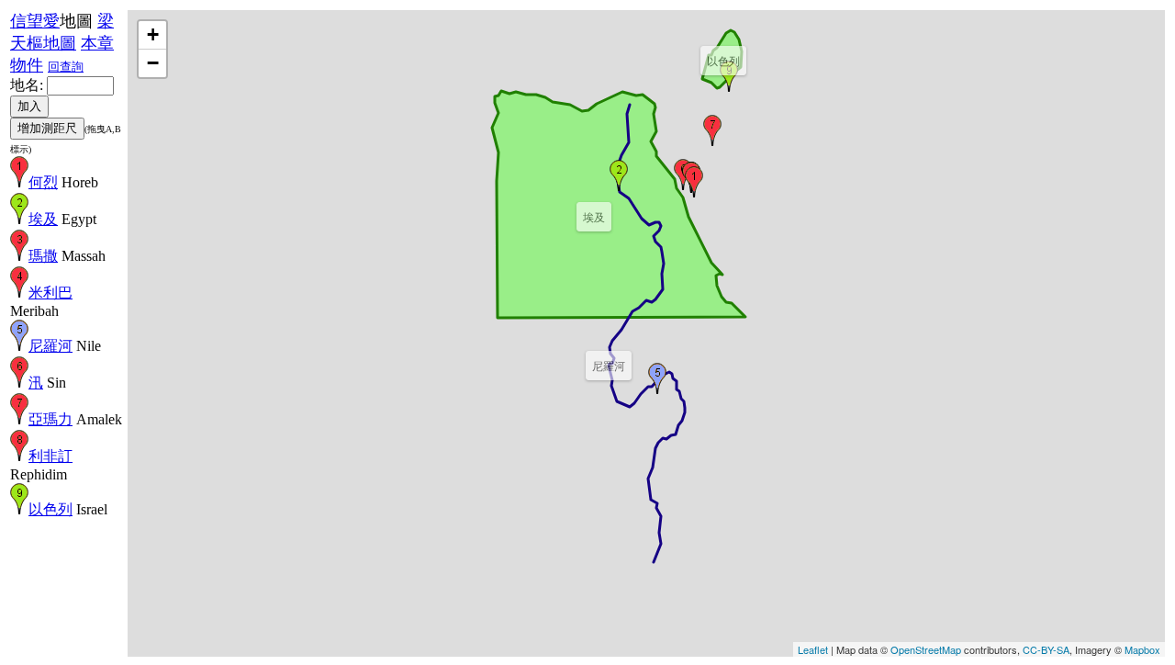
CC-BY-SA (1046, 649)
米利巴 (50, 292)
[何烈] (694, 181)
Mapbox (1142, 649)
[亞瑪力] (712, 130)
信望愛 (35, 21)
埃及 (43, 219)
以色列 (50, 509)
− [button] (153, 62)
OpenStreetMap (925, 649)
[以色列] (729, 76)
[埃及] (619, 175)
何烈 (43, 182)
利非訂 (50, 456)
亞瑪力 (50, 419)
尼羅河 (50, 346)
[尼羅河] (657, 378)
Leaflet (813, 649)
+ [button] (153, 34)
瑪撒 (43, 256)
